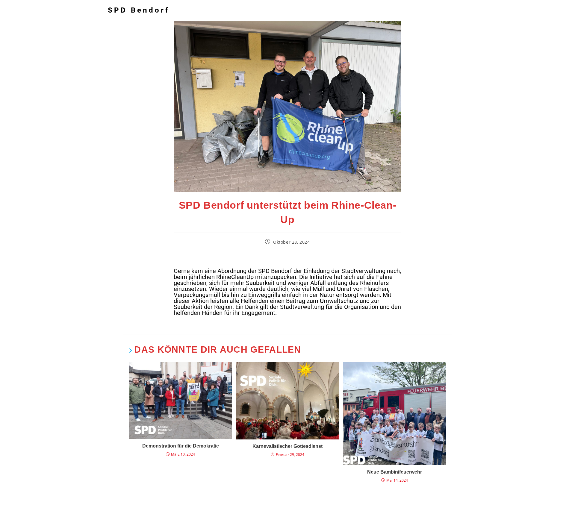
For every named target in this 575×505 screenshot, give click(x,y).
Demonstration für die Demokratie (180, 445)
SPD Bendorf (139, 10)
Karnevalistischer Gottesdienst (287, 446)
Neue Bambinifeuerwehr (394, 471)
